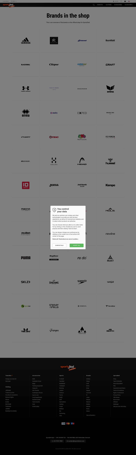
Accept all (76, 245)
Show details (59, 245)
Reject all (55, 239)
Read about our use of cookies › (68, 239)
